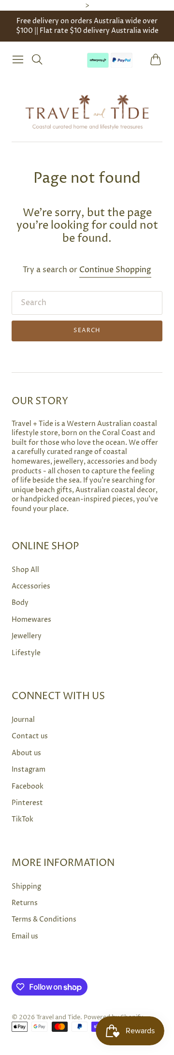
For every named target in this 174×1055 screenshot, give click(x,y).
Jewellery (27, 636)
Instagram (28, 769)
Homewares (31, 619)
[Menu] (18, 59)
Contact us (30, 736)
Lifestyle (26, 653)
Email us (25, 936)
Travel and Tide (58, 1017)
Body (20, 602)
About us (26, 753)
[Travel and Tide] (87, 111)
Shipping (26, 886)
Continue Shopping (115, 269)
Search (86, 330)
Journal (23, 719)
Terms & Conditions (44, 919)
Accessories (31, 586)
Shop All (25, 569)
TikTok (22, 819)
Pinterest (27, 802)
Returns (25, 903)
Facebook (28, 786)
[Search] (37, 59)
